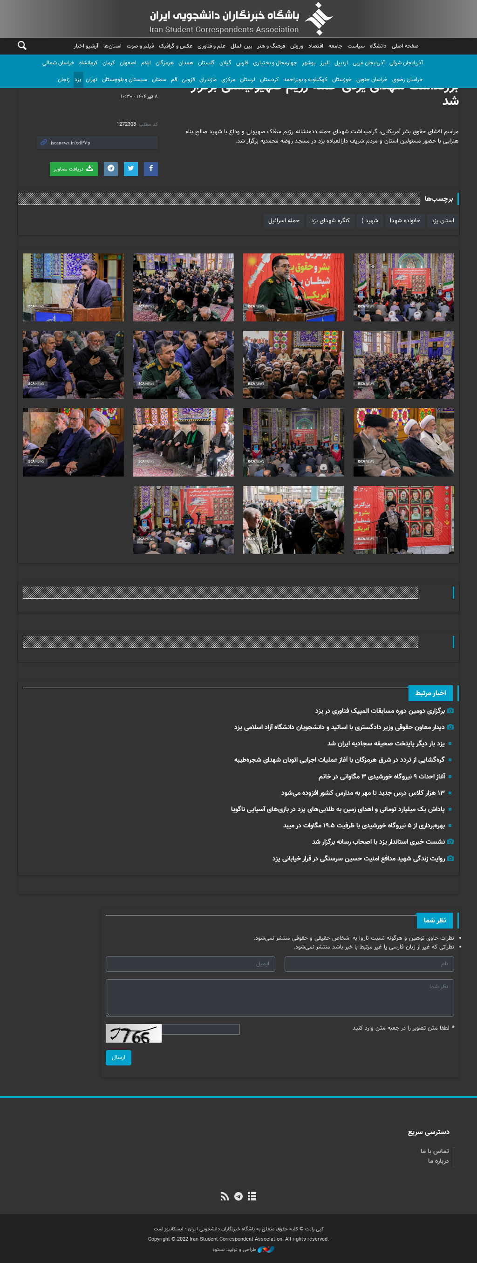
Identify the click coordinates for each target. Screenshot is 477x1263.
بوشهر (308, 63)
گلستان (206, 63)
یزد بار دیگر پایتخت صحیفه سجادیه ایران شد (386, 743)
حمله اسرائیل (284, 220)
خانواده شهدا (405, 220)
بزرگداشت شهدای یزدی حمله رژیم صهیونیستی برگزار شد (325, 94)
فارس (242, 63)
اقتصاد (315, 46)
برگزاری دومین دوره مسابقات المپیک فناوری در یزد (380, 711)
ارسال (118, 1057)
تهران (91, 79)
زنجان (64, 79)
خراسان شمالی (58, 63)
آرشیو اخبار (86, 46)
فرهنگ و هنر (271, 46)
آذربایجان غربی (369, 63)
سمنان (159, 79)
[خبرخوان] (225, 1197)
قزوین (188, 79)
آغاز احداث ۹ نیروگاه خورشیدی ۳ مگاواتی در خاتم (382, 776)
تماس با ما (435, 1152)
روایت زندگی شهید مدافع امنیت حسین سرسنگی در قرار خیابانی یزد (359, 858)
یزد (78, 79)
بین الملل (241, 46)
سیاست (356, 46)
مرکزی (228, 79)
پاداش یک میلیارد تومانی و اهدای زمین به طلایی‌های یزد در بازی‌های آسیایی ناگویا (338, 809)
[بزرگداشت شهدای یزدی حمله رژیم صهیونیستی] (404, 287)
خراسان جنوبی (372, 79)
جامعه (335, 46)
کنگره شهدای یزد (330, 220)
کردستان (269, 79)
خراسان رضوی (407, 79)
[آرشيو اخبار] (252, 1197)
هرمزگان (165, 63)
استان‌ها (112, 46)
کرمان (108, 63)
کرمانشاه (88, 63)
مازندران (208, 79)
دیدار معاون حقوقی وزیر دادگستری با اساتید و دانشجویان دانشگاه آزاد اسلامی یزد (339, 727)
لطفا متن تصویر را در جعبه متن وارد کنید (403, 1028)
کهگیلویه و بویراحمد (305, 79)
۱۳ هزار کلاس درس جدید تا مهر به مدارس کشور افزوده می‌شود (363, 793)
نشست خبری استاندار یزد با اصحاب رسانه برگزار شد (378, 842)
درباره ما (438, 1161)
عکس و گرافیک (175, 46)
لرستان (247, 79)
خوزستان (342, 79)
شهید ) (369, 220)
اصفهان (128, 63)
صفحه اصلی (405, 46)
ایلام (146, 63)
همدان (185, 63)
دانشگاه (378, 46)
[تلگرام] (238, 1197)
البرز (325, 63)
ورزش (296, 46)
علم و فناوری (211, 46)
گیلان (225, 63)
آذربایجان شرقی (406, 63)
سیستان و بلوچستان (124, 79)
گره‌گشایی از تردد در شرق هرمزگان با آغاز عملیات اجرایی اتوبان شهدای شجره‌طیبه (339, 760)
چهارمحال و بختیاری (275, 63)
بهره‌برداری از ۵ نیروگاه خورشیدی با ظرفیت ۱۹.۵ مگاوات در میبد (364, 825)
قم (174, 79)
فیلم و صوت (140, 46)
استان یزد (443, 220)
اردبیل (341, 63)
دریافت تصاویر (69, 169)
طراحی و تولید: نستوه (235, 1250)
